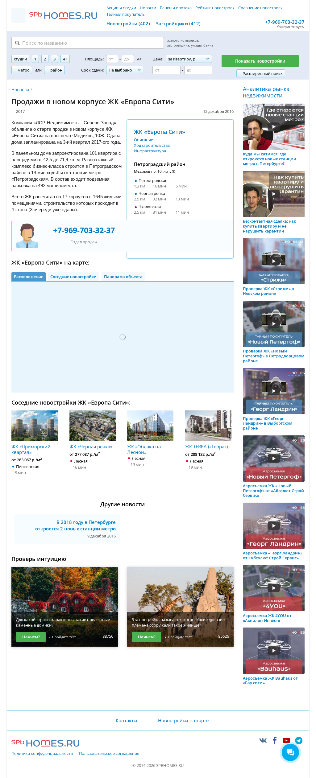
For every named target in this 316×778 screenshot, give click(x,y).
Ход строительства (152, 145)
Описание (143, 139)
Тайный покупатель (125, 14)
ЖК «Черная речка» (90, 446)
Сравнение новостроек (260, 7)
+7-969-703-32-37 (285, 22)
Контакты (126, 720)
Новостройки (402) (128, 23)
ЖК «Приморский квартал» (31, 449)
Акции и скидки (121, 7)
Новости (148, 7)
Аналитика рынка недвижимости (266, 92)
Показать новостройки (260, 61)
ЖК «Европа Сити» (159, 131)
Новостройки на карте (183, 720)
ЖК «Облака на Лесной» (144, 449)
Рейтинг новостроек (215, 7)
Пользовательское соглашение (109, 753)
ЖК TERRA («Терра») (206, 446)
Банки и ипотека (176, 7)
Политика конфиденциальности (42, 753)
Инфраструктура (150, 151)
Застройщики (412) (178, 23)
